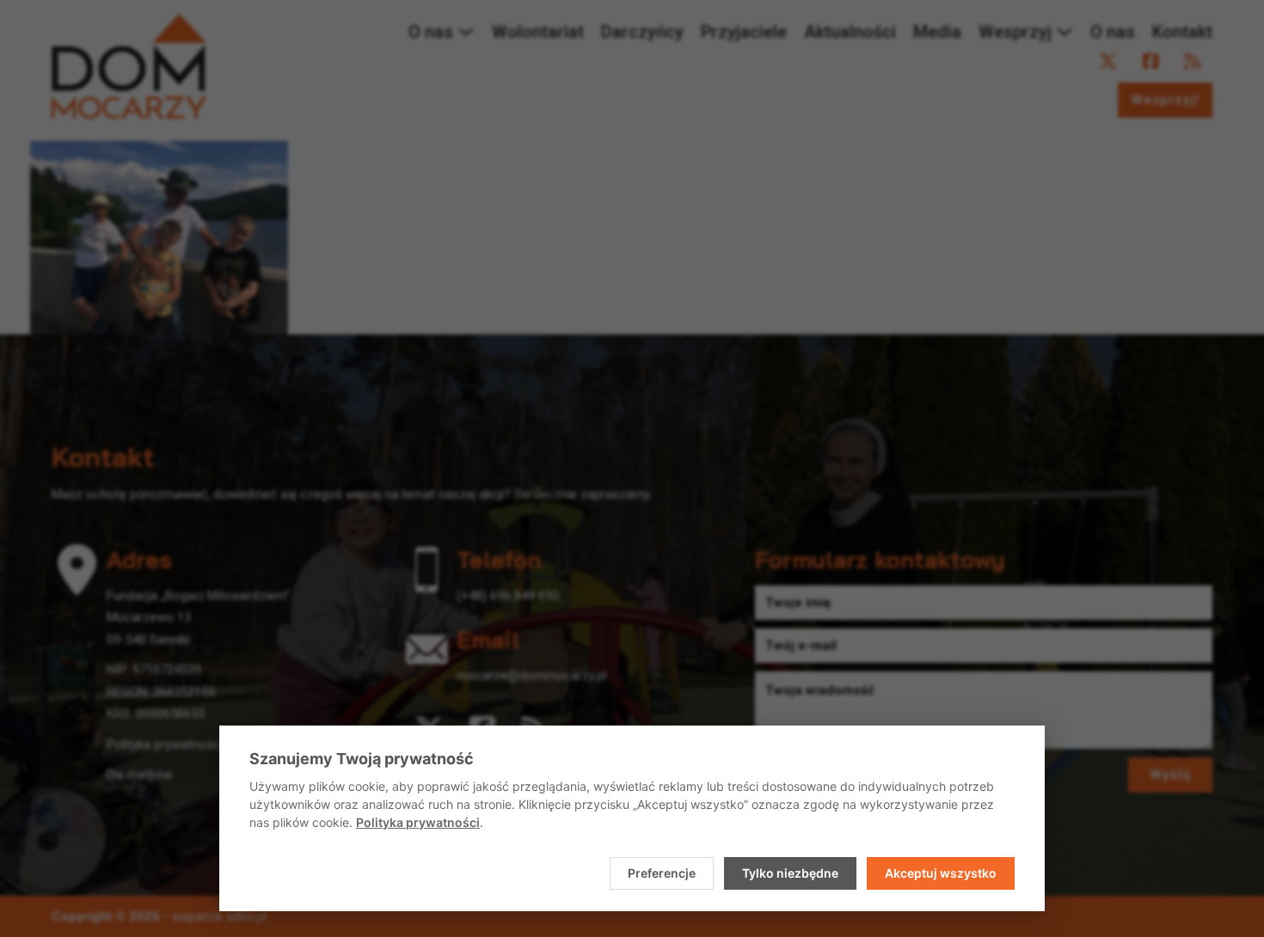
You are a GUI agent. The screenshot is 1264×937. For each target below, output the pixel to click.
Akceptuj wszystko (941, 873)
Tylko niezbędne (790, 873)
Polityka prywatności (418, 822)
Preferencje (662, 873)
